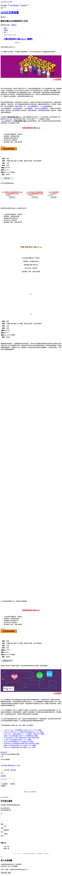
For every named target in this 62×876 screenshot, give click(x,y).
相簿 (5, 28)
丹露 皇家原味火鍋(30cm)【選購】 (18, 39)
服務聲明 (46, 853)
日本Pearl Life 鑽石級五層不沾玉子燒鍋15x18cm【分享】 (20, 747)
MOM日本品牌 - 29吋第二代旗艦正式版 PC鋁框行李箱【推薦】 (22, 738)
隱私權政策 (40, 853)
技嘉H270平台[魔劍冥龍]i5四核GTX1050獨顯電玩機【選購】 (21, 736)
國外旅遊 (13, 770)
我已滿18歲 (4, 872)
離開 (9, 872)
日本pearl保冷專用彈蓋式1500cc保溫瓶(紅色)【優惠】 (19, 741)
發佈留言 (3, 785)
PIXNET (19, 853)
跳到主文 (3, 17)
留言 (13, 765)
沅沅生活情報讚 (10, 12)
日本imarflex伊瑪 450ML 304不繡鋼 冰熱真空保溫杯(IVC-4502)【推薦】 (24, 732)
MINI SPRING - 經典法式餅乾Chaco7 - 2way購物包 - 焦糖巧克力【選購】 (24, 734)
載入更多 (3, 776)
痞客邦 (10, 765)
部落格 (6, 30)
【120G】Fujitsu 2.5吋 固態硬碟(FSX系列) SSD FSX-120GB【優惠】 (23, 730)
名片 (5, 32)
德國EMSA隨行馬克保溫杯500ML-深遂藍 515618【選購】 (20, 745)
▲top (2, 773)
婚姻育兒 (13, 25)
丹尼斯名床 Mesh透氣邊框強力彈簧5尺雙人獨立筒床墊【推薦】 (22, 743)
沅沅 (2, 756)
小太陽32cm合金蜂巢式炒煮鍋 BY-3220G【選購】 (18, 739)
